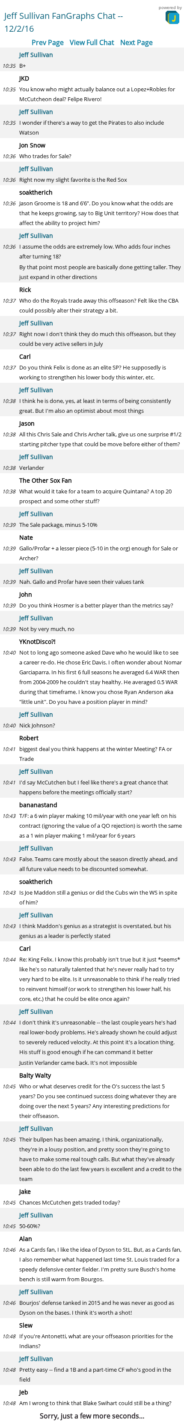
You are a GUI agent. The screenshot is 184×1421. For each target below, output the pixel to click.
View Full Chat (92, 42)
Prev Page (48, 42)
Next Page (136, 42)
